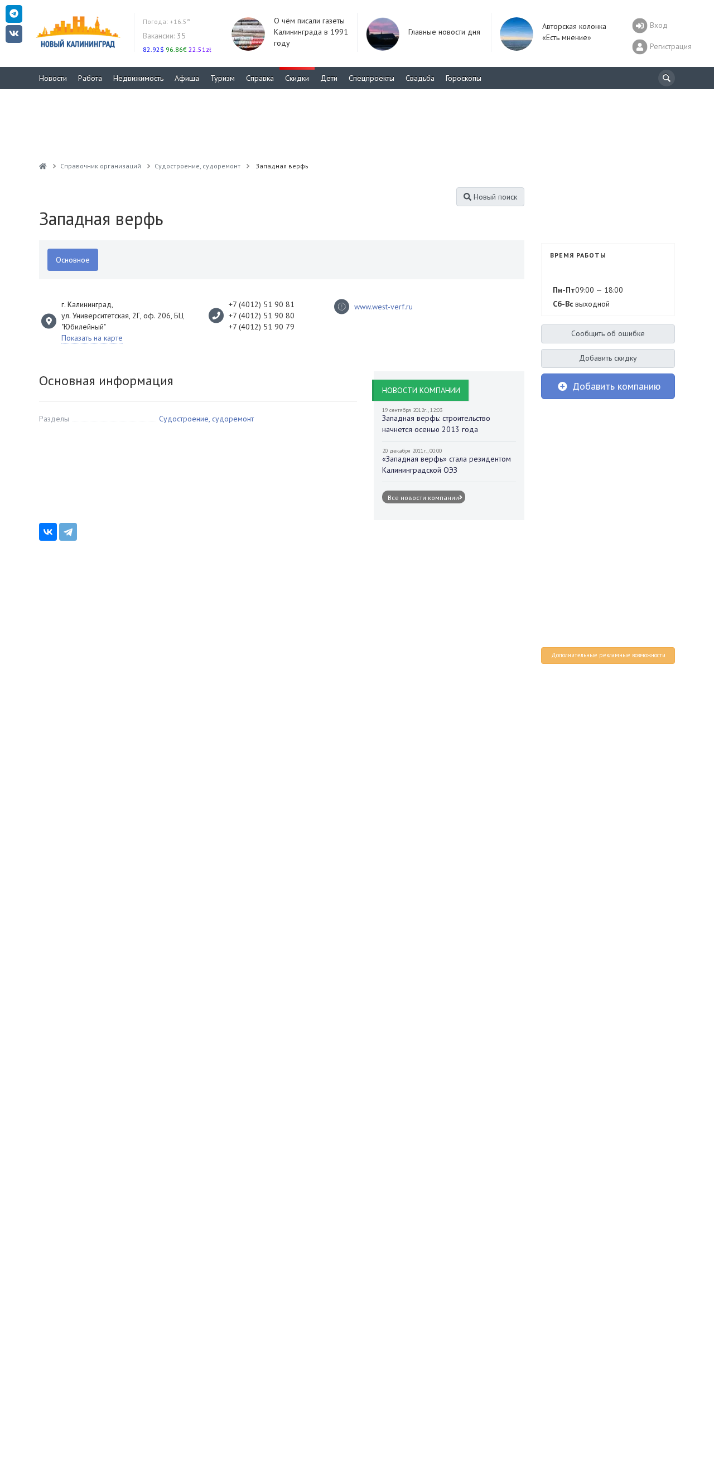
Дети (328, 78)
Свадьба (420, 78)
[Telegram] (68, 532)
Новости (53, 78)
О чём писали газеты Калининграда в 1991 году (311, 32)
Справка (260, 78)
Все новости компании (423, 497)
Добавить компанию (615, 386)
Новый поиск (494, 197)
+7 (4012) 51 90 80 (262, 316)
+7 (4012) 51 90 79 (262, 327)
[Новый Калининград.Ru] (43, 166)
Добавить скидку (608, 358)
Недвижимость (138, 78)
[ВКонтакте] (48, 532)
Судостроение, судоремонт (206, 419)
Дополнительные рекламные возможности (608, 655)
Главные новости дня (444, 32)
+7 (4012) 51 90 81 (262, 304)
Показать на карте (92, 338)
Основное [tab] (73, 260)
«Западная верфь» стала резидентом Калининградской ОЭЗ (446, 464)
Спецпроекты (371, 78)
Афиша (187, 78)
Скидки (297, 78)
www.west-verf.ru (383, 307)
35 (164, 36)
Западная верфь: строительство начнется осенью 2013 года (436, 423)
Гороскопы (463, 78)
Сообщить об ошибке (608, 333)
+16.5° (166, 21)
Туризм (222, 78)
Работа (90, 78)
